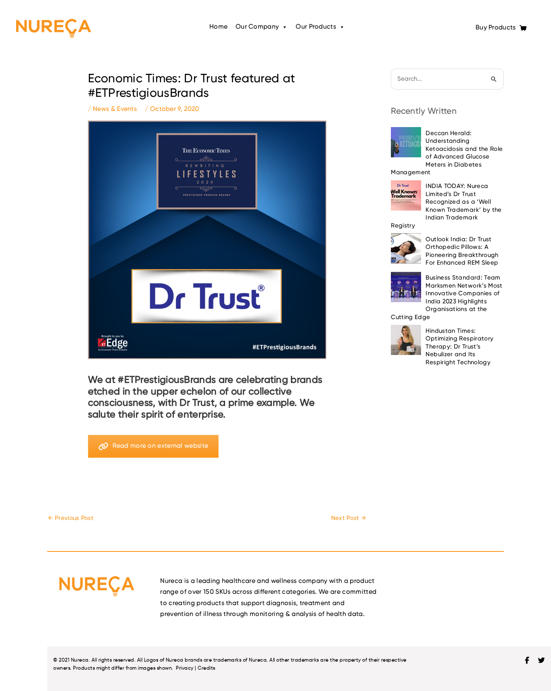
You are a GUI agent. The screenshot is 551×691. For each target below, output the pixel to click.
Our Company (257, 27)
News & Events (115, 109)
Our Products (316, 27)
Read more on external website (161, 446)
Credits (206, 668)
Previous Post (71, 518)
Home (218, 27)
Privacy (184, 668)
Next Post (348, 518)
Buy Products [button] (497, 28)
